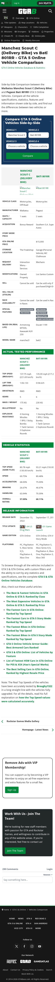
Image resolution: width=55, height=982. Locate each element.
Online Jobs (40, 36)
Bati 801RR (43, 176)
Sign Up (11, 789)
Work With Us (27, 974)
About (5, 970)
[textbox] (27, 881)
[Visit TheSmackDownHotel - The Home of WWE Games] (11, 961)
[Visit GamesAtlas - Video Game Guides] (41, 961)
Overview (20, 18)
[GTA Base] (27, 11)
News (20, 918)
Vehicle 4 (33, 141)
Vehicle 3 (11, 141)
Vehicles (43, 22)
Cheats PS (8, 36)
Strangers (21, 31)
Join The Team (15, 850)
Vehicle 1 (11, 129)
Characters (23, 27)
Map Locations (27, 22)
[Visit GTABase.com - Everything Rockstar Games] (25, 961)
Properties (49, 31)
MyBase (4, 3)
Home (12, 918)
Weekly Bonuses (32, 40)
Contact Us (15, 970)
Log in (16, 3)
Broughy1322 (44, 686)
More (38, 928)
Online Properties (12, 40)
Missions (8, 31)
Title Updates (10, 22)
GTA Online (34, 18)
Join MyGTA (45, 3)
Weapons (8, 27)
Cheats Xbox (23, 36)
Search (49, 970)
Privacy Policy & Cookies (33, 970)
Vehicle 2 (33, 129)
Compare (28, 155)
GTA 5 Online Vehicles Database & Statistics (23, 67)
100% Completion (41, 27)
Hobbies (35, 31)
